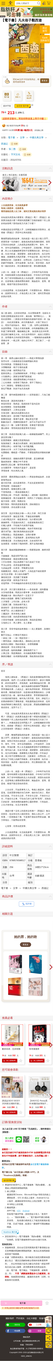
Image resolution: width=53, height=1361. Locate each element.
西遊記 (4, 143)
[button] (3, 3)
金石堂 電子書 (23, 106)
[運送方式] (49, 1345)
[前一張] (3, 182)
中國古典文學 (36, 137)
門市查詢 (20, 1318)
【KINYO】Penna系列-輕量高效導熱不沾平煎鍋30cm (38, 1104)
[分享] (49, 1338)
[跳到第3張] (48, 190)
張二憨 (12, 149)
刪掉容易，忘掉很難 (11, 1049)
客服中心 (43, 1318)
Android (26, 1211)
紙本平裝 (7, 106)
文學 (22, 137)
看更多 (45, 80)
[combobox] (26, 3)
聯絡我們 (26, 1337)
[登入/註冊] (44, 3)
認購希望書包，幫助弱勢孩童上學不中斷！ (24, 118)
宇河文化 (16, 154)
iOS (19, 1211)
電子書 (11, 137)
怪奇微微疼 (34, 1049)
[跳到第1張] (44, 190)
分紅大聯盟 (32, 1318)
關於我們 (10, 1318)
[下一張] (50, 182)
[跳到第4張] (50, 190)
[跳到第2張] (46, 190)
